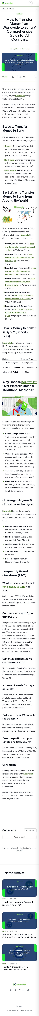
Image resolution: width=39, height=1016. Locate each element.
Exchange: (9, 160)
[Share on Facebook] (17, 77)
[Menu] (35, 3)
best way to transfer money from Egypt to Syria (20, 246)
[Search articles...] (31, 3)
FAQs (19, 14)
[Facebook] (11, 990)
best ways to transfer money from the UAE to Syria (19, 257)
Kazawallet (20, 95)
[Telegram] (15, 990)
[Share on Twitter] (13, 77)
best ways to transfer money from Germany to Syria (19, 312)
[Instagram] (24, 990)
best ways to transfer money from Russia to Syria (20, 281)
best (34, 268)
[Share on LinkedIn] (21, 77)
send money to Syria (13, 586)
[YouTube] (19, 990)
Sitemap (19, 1006)
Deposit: (8, 146)
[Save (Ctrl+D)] (36, 77)
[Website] (28, 990)
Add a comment (19, 837)
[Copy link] (24, 77)
